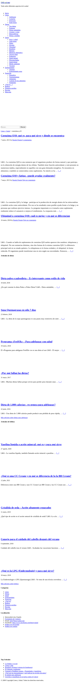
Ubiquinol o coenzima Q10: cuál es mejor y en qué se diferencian (35, 216)
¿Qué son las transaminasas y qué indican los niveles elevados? (25, 673)
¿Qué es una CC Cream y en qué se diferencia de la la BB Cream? (36, 476)
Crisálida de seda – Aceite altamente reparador (26, 507)
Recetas (7, 607)
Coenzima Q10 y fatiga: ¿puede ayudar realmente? (28, 175)
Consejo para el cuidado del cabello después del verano (30, 539)
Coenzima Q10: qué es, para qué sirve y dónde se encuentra (32, 135)
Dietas (7, 594)
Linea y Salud (5, 2)
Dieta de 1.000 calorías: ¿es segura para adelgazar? (28, 404)
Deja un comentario (28, 180)
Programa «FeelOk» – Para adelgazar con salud (26, 341)
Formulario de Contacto (13, 619)
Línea (7, 592)
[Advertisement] (40, 109)
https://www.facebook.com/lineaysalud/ (25, 623)
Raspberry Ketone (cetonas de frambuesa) (18, 667)
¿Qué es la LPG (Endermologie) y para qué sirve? (27, 570)
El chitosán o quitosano (12, 669)
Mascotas (8, 609)
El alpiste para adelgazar (13, 675)
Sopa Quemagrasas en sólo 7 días (18, 310)
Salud (7, 596)
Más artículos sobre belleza (10, 584)
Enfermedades (9, 597)
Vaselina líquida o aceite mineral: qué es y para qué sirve (31, 444)
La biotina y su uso (11, 664)
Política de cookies (11, 626)
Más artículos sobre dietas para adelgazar (14, 418)
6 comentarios (27, 140)
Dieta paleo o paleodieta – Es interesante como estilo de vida (33, 278)
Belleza (7, 603)
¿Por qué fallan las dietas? (15, 373)
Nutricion (8, 599)
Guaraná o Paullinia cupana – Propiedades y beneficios (23, 671)
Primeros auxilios (10, 605)
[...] (59, 171)
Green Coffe (9, 665)
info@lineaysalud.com (17, 621)
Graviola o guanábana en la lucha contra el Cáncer (21, 677)
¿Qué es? (8, 601)
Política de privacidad (12, 624)
